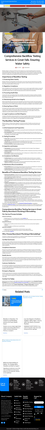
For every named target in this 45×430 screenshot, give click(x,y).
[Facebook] (2, 423)
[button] (26, 6)
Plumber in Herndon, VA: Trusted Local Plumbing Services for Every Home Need (10, 321)
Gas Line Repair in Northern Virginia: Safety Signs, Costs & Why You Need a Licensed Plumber (32, 321)
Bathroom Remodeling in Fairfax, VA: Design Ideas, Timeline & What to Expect (11, 364)
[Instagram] (4, 423)
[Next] (32, 289)
